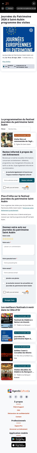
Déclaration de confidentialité (18, 413)
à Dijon (22, 338)
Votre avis (6, 242)
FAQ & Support (18, 407)
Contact (18, 417)
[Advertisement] (18, 97)
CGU (18, 410)
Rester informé (27, 180)
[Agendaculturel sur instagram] (21, 396)
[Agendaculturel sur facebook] (15, 396)
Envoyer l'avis (9, 300)
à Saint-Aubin (24, 145)
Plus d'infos (6, 62)
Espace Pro (18, 426)
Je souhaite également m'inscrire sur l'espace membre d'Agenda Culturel (19, 173)
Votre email (7, 268)
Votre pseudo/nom (9, 259)
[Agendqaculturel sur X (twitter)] (10, 396)
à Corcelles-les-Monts (22, 351)
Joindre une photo (12, 278)
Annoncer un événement (18, 429)
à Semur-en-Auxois (23, 321)
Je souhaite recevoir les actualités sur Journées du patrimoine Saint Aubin (19, 284)
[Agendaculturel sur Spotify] (26, 396)
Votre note (6, 236)
